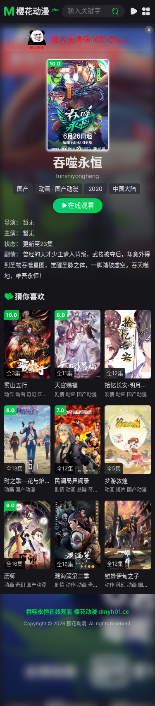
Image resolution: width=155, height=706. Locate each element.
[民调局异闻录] (78, 439)
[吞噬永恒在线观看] (78, 104)
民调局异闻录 (72, 480)
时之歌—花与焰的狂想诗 (36, 480)
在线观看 (81, 205)
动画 (44, 188)
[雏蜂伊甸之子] (128, 535)
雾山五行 (15, 384)
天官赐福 (66, 384)
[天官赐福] (78, 344)
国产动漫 (66, 188)
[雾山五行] (27, 344)
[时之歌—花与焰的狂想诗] (27, 439)
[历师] (27, 535)
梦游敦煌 (116, 480)
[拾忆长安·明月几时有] (128, 344)
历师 (10, 575)
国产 (23, 188)
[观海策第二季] (78, 535)
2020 (95, 188)
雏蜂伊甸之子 (122, 575)
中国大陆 (124, 188)
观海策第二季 (72, 575)
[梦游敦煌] (128, 439)
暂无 (28, 222)
